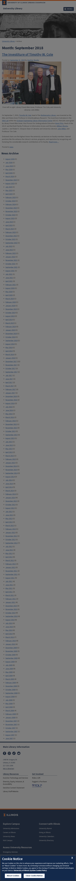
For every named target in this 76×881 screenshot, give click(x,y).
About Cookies (13, 875)
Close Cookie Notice (34, 875)
